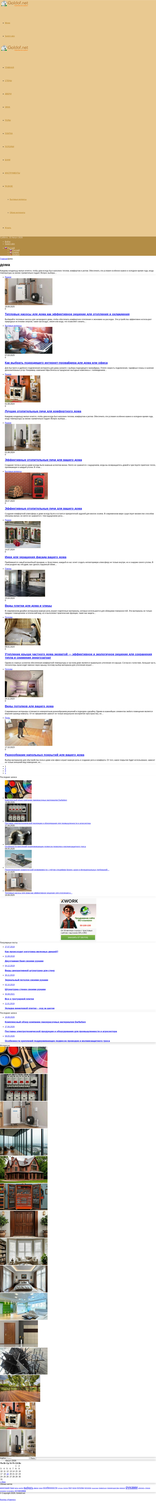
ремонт (122, 1488)
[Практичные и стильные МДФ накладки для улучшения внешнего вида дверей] (24, 1237)
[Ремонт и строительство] (14, 8)
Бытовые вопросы (18, 199)
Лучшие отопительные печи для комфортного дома (43, 411)
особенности (50, 1488)
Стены (8, 81)
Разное (9, 186)
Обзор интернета (17, 213)
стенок (147, 1488)
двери (36, 1488)
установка (20, 1490)
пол (70, 1488)
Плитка (9, 133)
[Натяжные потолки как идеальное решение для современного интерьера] (24, 1319)
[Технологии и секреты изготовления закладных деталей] (24, 1374)
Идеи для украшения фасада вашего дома (35, 557)
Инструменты (12, 173)
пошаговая (95, 1488)
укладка (3, 1491)
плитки (65, 1488)
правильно (103, 1488)
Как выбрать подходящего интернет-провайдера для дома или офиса (56, 362)
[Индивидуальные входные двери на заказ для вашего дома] (19, 1346)
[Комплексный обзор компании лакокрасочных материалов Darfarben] (18, 798)
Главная (4, 259)
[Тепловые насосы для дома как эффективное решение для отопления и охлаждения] (18, 891)
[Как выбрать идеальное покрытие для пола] (20, 1401)
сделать (141, 1488)
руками (132, 1487)
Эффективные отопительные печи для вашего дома (43, 459)
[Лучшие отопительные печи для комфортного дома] (18, 1429)
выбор (21, 1488)
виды (16, 1488)
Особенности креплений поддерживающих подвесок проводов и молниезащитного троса (45, 846)
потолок (87, 1488)
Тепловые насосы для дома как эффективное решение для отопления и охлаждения (67, 314)
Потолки (9, 147)
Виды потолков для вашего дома (29, 706)
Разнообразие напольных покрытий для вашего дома (44, 754)
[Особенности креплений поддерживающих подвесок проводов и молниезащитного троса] (18, 844)
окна (41, 1488)
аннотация (5, 1488)
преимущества (113, 1488)
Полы (8, 120)
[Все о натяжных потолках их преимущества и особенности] (24, 1292)
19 (7, 1474)
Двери (8, 94)
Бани (7, 160)
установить (10, 1491)
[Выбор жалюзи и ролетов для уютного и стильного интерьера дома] (24, 1264)
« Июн (3, 1482)
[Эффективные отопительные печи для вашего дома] (18, 1456)
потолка (80, 1488)
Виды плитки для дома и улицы (28, 605)
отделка (60, 1488)
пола (74, 1488)
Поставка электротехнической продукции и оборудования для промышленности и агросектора (48, 823)
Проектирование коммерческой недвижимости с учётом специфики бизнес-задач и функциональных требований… (57, 870)
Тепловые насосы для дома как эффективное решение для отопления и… (38, 893)
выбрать (28, 1487)
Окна (7, 107)
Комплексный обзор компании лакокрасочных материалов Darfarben (36, 800)
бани (12, 1488)
